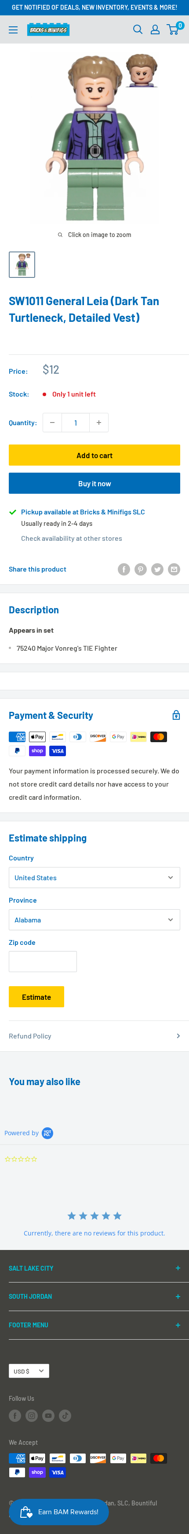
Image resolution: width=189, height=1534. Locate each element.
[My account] (155, 29)
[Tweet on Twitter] (157, 569)
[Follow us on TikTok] (65, 1416)
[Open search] (138, 29)
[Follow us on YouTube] (48, 1416)
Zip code (22, 942)
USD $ (21, 1371)
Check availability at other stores (71, 538)
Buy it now (94, 483)
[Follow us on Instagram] (31, 1416)
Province (23, 900)
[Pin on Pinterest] (140, 569)
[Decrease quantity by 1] (52, 422)
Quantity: (23, 422)
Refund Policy (30, 1035)
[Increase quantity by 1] (99, 422)
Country (21, 857)
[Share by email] (174, 569)
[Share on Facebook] (124, 569)
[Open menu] (13, 29)
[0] (172, 29)
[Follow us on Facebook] (15, 1416)
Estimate (36, 996)
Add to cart (94, 455)
